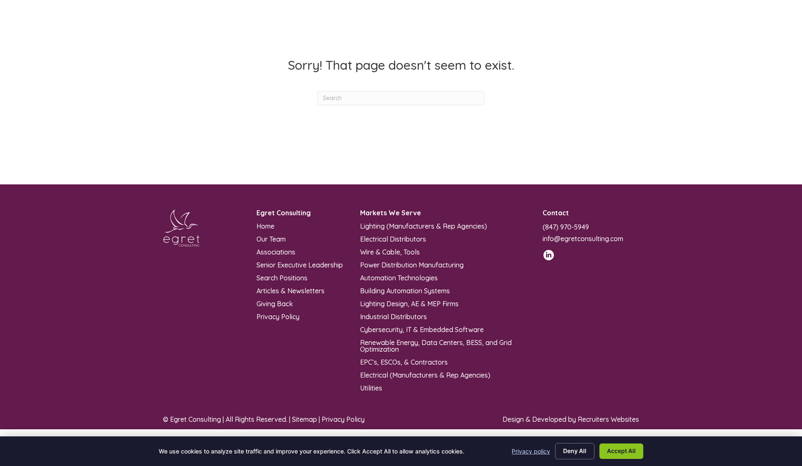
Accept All (621, 450)
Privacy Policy (277, 316)
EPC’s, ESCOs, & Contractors (404, 361)
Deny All (574, 450)
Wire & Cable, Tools (390, 251)
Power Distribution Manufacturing (412, 264)
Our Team (271, 238)
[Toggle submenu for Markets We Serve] (514, 26)
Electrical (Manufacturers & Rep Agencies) (425, 374)
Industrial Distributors (393, 316)
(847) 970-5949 (566, 227)
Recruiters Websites (608, 419)
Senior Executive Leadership (299, 264)
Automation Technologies (399, 277)
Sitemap (304, 419)
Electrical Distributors (393, 238)
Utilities (371, 387)
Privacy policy (531, 451)
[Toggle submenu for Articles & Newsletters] (615, 26)
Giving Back (274, 303)
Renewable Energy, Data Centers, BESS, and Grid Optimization (436, 345)
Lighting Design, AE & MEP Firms (409, 303)
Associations (275, 251)
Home (265, 225)
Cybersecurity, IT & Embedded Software (422, 329)
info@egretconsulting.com (583, 238)
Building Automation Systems (405, 290)
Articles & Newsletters (290, 290)
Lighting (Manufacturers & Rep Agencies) (423, 225)
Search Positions (281, 277)
